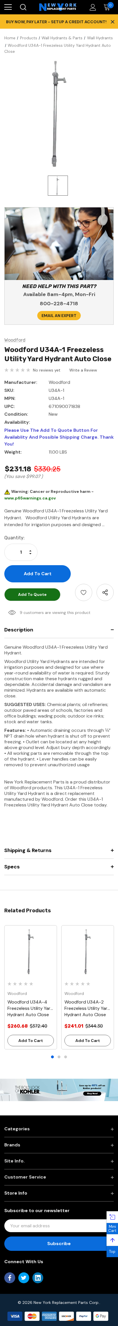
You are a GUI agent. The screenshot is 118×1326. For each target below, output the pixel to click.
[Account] (91, 7)
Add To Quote (32, 594)
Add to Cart (30, 1040)
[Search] (22, 7)
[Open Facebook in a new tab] (9, 1277)
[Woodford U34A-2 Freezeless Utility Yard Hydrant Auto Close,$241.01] (87, 951)
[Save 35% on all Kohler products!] (59, 1089)
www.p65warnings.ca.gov (30, 498)
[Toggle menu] (8, 7)
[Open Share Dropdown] (105, 592)
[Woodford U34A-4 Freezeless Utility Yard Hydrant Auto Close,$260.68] (30, 951)
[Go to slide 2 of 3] (59, 1056)
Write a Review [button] (83, 370)
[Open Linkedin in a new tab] (37, 1277)
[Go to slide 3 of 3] (65, 1056)
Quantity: (14, 537)
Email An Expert (59, 315)
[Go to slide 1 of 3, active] (52, 1056)
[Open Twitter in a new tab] (23, 1277)
